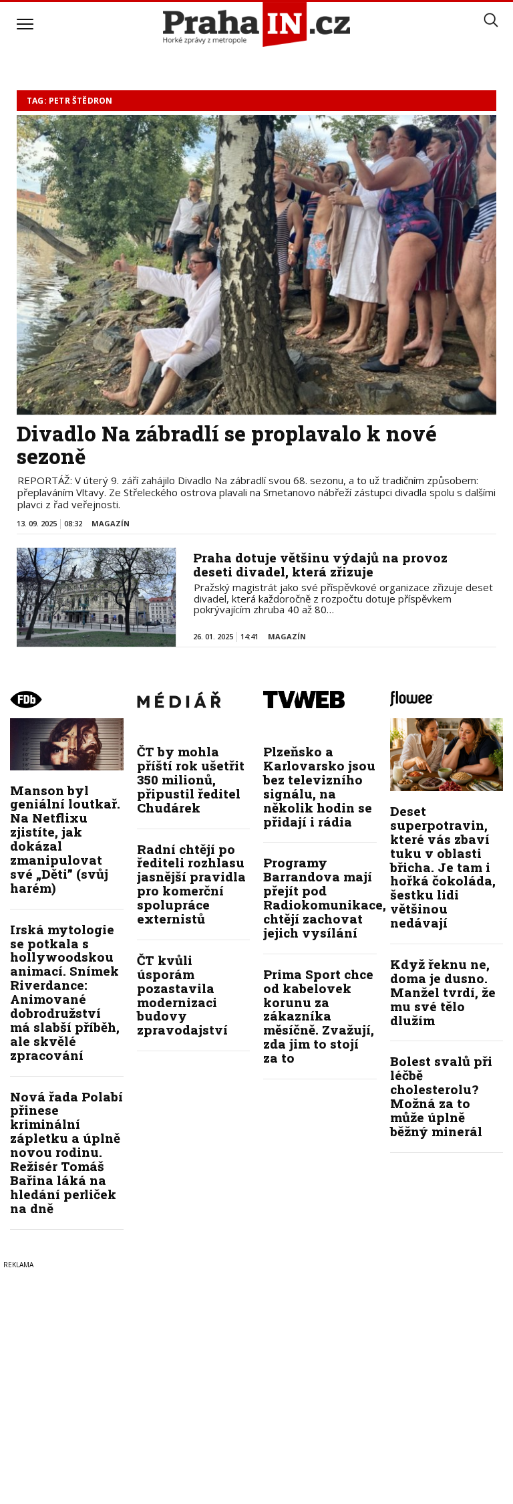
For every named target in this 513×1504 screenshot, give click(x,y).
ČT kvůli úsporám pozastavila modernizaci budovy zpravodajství (182, 995)
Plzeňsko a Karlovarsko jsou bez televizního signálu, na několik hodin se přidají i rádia (319, 786)
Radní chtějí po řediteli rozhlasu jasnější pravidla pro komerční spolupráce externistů (191, 884)
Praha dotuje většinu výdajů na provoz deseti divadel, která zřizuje (320, 564)
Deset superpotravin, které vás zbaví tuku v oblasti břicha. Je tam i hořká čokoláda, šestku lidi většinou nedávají (443, 866)
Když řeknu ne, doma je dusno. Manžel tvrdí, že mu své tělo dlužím (443, 992)
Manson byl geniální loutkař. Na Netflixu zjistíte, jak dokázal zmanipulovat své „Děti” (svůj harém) (65, 839)
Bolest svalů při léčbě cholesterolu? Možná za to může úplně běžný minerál (441, 1096)
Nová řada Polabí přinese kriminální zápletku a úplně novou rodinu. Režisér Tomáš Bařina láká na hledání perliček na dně (66, 1152)
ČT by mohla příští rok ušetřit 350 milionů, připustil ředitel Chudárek (190, 779)
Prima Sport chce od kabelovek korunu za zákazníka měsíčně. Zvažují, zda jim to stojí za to (318, 1016)
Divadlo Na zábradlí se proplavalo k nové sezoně (227, 444)
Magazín (111, 523)
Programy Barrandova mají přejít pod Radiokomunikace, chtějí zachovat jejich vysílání (324, 897)
